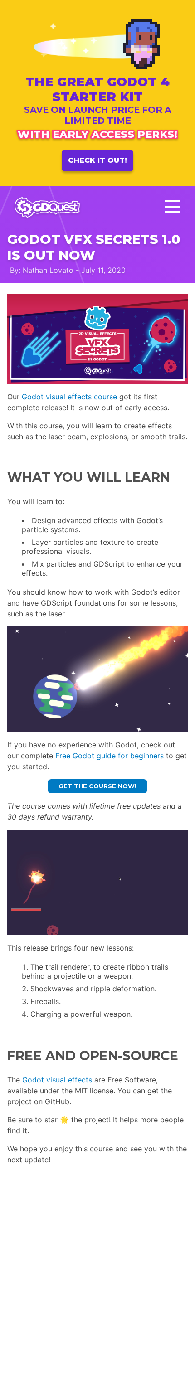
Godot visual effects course (69, 396)
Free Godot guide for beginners (109, 755)
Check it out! (97, 160)
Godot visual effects (57, 1079)
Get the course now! (97, 786)
